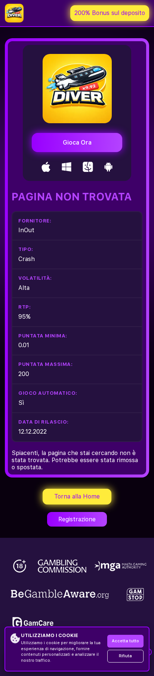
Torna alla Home (77, 496)
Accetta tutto (125, 641)
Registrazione (77, 519)
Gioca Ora (77, 142)
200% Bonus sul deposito (109, 12)
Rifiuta (125, 656)
